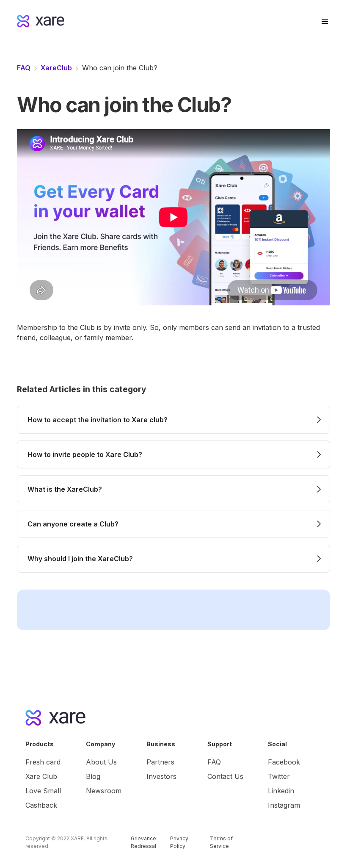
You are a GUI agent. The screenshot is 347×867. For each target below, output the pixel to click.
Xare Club (41, 776)
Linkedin (281, 791)
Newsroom (103, 791)
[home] (159, 21)
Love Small (43, 791)
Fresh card (43, 762)
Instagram (284, 805)
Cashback (41, 805)
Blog (93, 776)
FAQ (23, 68)
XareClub (56, 68)
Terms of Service (221, 842)
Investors (161, 776)
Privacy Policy (179, 842)
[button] (324, 21)
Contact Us (225, 776)
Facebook (284, 762)
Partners (160, 762)
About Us (101, 762)
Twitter (279, 776)
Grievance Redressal (143, 842)
